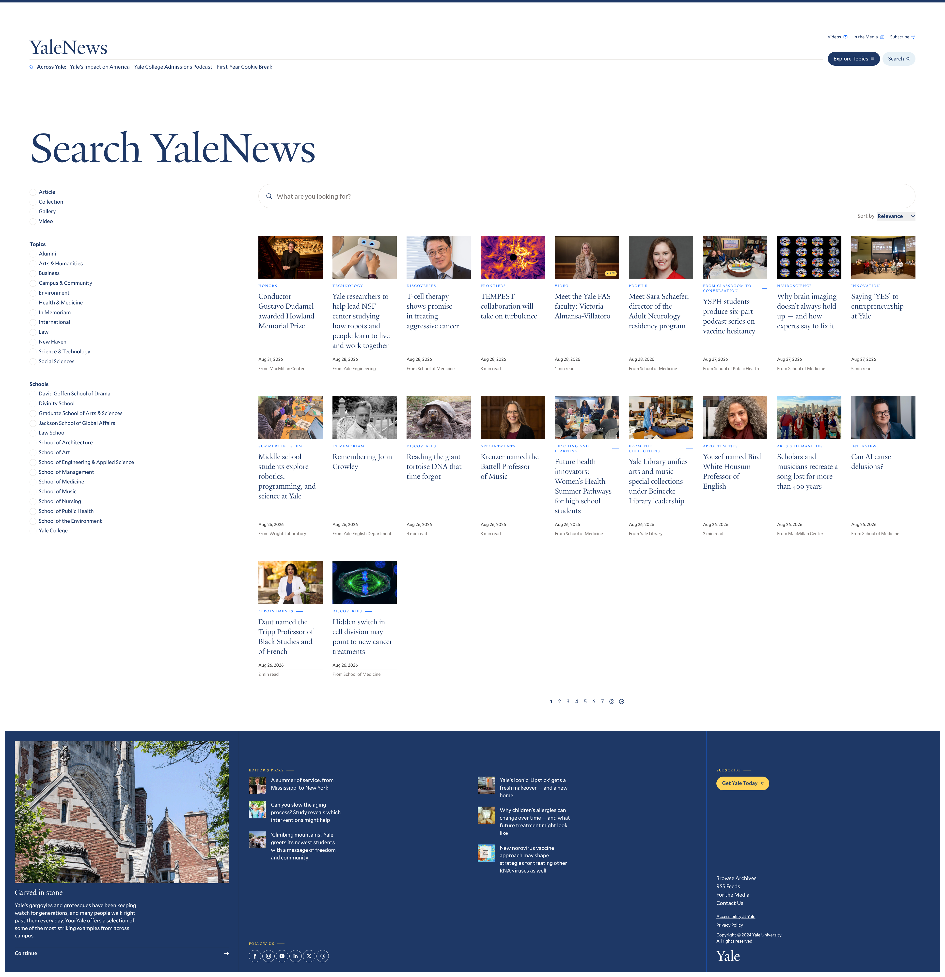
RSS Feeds (728, 886)
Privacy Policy (729, 925)
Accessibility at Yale (735, 916)
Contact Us (729, 903)
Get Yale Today (740, 783)
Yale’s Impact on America (100, 66)
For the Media (732, 894)
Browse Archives (736, 878)
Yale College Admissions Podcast (173, 66)
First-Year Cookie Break (244, 66)
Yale (728, 957)
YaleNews (69, 49)
